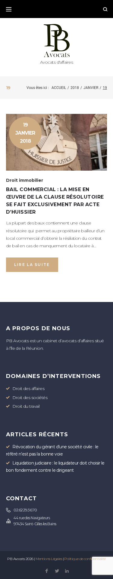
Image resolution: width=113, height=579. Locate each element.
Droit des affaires (28, 388)
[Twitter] (57, 571)
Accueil (59, 88)
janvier (90, 88)
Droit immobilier (24, 180)
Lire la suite (32, 264)
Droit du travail (25, 406)
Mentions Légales (49, 558)
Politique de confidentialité (84, 558)
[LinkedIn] (66, 571)
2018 (75, 88)
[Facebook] (47, 571)
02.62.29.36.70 (25, 510)
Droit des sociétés (29, 397)
